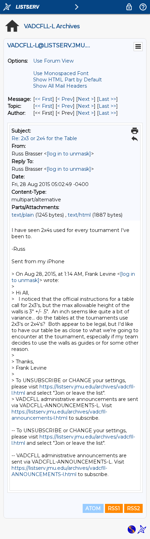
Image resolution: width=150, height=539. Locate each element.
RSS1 (114, 508)
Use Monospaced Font (61, 73)
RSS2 (133, 508)
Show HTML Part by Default (67, 80)
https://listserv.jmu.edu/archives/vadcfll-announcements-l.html (59, 415)
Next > (86, 99)
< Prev (65, 99)
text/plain (23, 215)
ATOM (93, 508)
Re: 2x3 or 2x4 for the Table (44, 138)
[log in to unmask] (69, 154)
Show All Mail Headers (60, 86)
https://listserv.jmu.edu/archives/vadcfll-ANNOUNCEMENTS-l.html (59, 471)
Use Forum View (53, 61)
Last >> (107, 99)
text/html (79, 215)
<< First (43, 99)
